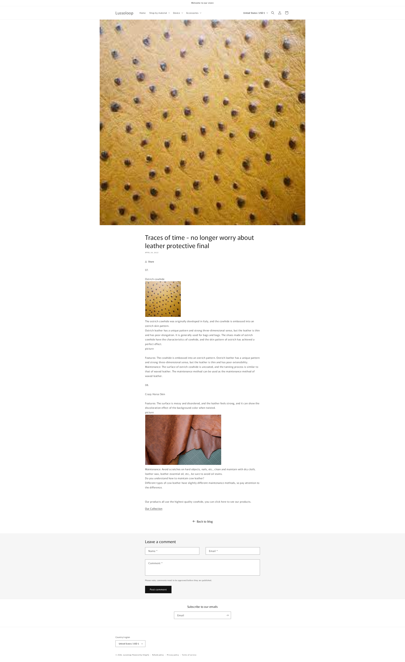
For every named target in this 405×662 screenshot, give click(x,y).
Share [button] (151, 261)
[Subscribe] (227, 615)
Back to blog (205, 521)
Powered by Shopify (140, 654)
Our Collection (153, 508)
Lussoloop (127, 654)
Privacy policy (173, 654)
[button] (159, 12)
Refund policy (158, 654)
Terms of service (189, 654)
